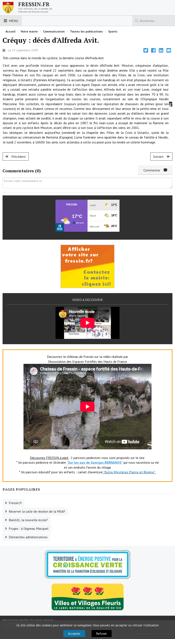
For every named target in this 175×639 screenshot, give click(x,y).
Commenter (153, 170)
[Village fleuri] (88, 596)
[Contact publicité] (87, 266)
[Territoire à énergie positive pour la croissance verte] (87, 564)
